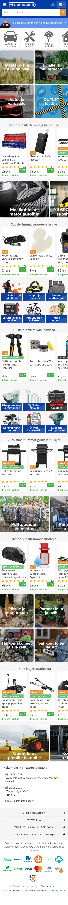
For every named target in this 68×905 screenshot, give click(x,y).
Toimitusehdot (48, 886)
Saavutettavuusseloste (35, 890)
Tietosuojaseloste (11, 890)
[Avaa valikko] (3, 4)
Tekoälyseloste (58, 890)
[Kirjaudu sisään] (52, 4)
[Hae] (63, 12)
